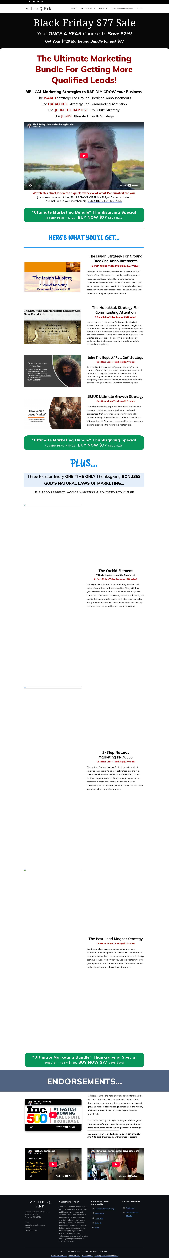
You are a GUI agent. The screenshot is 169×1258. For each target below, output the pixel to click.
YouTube (99, 1218)
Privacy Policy (74, 1255)
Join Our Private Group (105, 1209)
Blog (97, 1228)
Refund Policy (87, 1255)
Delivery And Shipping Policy (106, 1255)
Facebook (99, 1213)
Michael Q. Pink (38, 8)
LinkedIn (98, 1223)
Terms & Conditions (59, 1255)
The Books (130, 1208)
